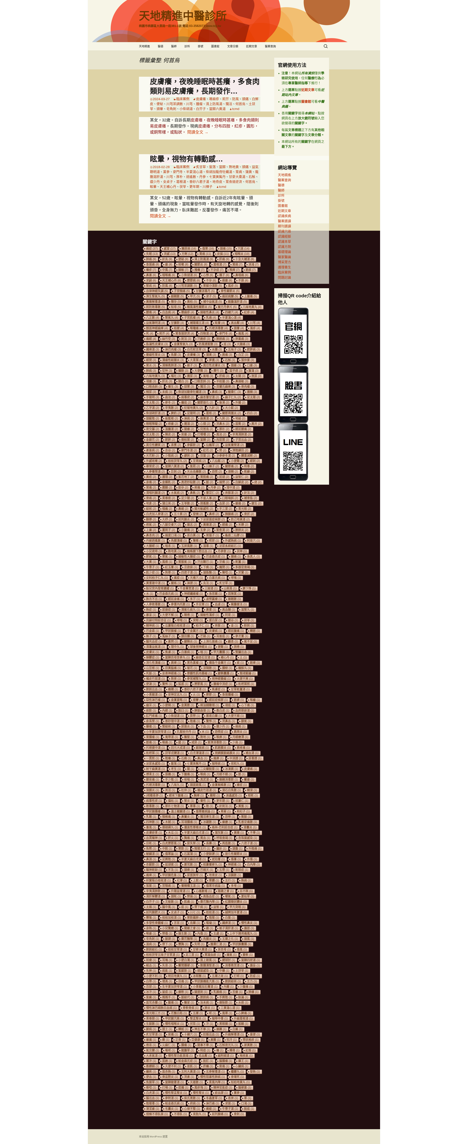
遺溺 (189, 423)
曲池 (170, 397)
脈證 (170, 938)
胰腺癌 (231, 514)
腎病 (151, 285)
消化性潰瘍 (155, 662)
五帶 (224, 869)
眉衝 (240, 423)
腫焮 (227, 668)
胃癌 (205, 253)
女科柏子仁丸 (157, 577)
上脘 (198, 880)
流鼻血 (228, 721)
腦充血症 (154, 641)
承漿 (176, 445)
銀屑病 (202, 747)
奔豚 (220, 625)
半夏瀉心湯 (194, 172)
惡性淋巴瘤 (155, 699)
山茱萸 (230, 588)
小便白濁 (186, 960)
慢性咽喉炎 (174, 1023)
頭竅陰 (152, 418)
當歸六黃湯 (217, 109)
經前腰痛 (243, 429)
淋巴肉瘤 (173, 349)
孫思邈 (215, 593)
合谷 (170, 450)
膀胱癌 (222, 338)
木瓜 (173, 832)
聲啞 (227, 572)
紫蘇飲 (184, 970)
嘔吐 (176, 376)
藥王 (243, 1061)
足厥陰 (168, 859)
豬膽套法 (239, 604)
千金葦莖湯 (189, 588)
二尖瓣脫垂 (209, 768)
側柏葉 (187, 439)
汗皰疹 (203, 338)
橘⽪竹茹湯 (206, 790)
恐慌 (217, 471)
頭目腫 (187, 636)
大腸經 (152, 545)
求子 (211, 296)
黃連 (239, 832)
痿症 (242, 784)
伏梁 (195, 1023)
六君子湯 (249, 843)
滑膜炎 (152, 790)
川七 (195, 912)
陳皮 (170, 434)
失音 (167, 965)
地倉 (151, 503)
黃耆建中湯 (155, 583)
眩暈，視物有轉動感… (186, 159)
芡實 (243, 572)
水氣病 (177, 492)
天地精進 (144, 46)
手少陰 (171, 779)
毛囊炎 (171, 1108)
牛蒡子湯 (230, 1108)
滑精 (233, 471)
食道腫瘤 (230, 694)
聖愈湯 (222, 530)
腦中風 (168, 907)
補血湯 (252, 753)
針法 (249, 492)
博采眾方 (284, 262)
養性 (205, 800)
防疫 (255, 976)
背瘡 (186, 434)
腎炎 (189, 800)
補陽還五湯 (199, 322)
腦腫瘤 (225, 1061)
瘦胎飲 (225, 1002)
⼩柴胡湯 (176, 715)
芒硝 (205, 636)
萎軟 (248, 954)
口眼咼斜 (154, 386)
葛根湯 (181, 182)
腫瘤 (199, 104)
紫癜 (151, 997)
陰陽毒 (152, 1103)
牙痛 (224, 561)
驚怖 (167, 684)
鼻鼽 (195, 492)
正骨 (180, 1039)
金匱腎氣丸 (183, 344)
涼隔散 (209, 668)
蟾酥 (183, 370)
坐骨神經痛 (171, 673)
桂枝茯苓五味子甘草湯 (163, 954)
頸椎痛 (168, 816)
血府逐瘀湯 (244, 710)
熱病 (246, 880)
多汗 (195, 599)
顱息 (233, 641)
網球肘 (228, 960)
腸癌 (236, 556)
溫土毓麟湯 (180, 811)
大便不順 (236, 715)
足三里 (192, 954)
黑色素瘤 (195, 662)
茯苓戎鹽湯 (174, 753)
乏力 (252, 981)
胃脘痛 (206, 476)
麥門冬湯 (189, 450)
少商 (237, 742)
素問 (173, 641)
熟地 (205, 737)
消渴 (253, 264)
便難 (223, 646)
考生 (176, 768)
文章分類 (232, 46)
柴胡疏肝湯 (155, 413)
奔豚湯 (231, 492)
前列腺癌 (220, 1114)
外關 (240, 402)
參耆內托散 (180, 604)
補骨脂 (250, 498)
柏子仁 (202, 625)
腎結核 (168, 726)
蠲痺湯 (152, 349)
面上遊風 (208, 960)
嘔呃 (170, 1050)
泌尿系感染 (155, 763)
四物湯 (206, 333)
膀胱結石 (154, 949)
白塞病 (187, 652)
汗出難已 (205, 561)
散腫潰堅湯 (209, 965)
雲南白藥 (214, 715)
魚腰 (176, 354)
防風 (235, 99)
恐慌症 (221, 731)
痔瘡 (173, 423)
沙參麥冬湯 (225, 455)
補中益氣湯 (212, 301)
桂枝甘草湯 (177, 949)
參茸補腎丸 (196, 678)
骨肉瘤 (247, 386)
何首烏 (240, 104)
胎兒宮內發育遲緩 (160, 588)
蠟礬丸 (237, 1071)
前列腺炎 (186, 519)
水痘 (243, 1002)
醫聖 (189, 737)
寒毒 (195, 806)
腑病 (151, 1029)
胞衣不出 (154, 599)
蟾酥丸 (244, 668)
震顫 (167, 487)
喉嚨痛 (196, 328)
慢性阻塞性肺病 (212, 1076)
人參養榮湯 (155, 471)
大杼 (167, 519)
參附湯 (171, 1098)
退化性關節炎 (236, 853)
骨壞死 (237, 1076)
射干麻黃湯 (155, 768)
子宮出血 (243, 439)
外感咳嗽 (154, 461)
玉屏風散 (189, 545)
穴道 (243, 248)
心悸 (208, 275)
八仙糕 (218, 461)
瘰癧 (227, 822)
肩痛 (227, 354)
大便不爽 (245, 678)
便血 (151, 1076)
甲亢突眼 (237, 907)
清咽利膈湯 (155, 492)
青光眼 (244, 508)
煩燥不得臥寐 (157, 1114)
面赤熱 (168, 1071)
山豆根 (152, 668)
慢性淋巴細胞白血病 (161, 1007)
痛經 (151, 338)
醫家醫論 (284, 257)
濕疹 (255, 328)
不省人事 (208, 498)
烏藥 (195, 922)
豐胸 (183, 944)
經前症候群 (218, 699)
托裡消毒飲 (155, 784)
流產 (189, 1076)
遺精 (252, 391)
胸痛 (189, 838)
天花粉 (152, 455)
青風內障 (217, 1082)
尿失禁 (193, 843)
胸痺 (199, 795)
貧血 (205, 838)
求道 (230, 1103)
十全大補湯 (244, 259)
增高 (167, 981)
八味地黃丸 (252, 307)
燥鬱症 (152, 657)
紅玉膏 (171, 567)
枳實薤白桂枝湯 (158, 880)
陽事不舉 (205, 1045)
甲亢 (195, 296)
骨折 (249, 514)
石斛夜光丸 (228, 1045)
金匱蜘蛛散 (221, 784)
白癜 (237, 1029)
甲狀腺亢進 (174, 1018)
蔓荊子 (168, 530)
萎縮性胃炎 (155, 354)
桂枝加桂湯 (171, 917)
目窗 (205, 455)
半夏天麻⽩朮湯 (196, 832)
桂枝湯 (212, 912)
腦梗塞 (244, 1087)
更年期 (194, 187)
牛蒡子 (152, 567)
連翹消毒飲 (228, 779)
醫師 (174, 46)
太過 (151, 907)
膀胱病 (206, 997)
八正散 (152, 317)
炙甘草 (201, 167)
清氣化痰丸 (190, 609)
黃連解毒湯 (155, 301)
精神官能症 (222, 1087)
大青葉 (196, 360)
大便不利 (173, 1066)
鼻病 (217, 391)
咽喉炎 (242, 253)
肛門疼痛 (154, 715)
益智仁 (241, 476)
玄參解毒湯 (215, 1071)
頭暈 (159, 109)
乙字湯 (152, 407)
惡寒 (189, 386)
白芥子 (201, 109)
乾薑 (240, 561)
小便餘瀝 (211, 853)
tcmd (235, 109)
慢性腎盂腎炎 (176, 1092)
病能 (167, 970)
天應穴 (196, 577)
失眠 (152, 253)
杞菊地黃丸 (193, 407)
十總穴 (190, 1034)
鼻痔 (214, 514)
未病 (167, 391)
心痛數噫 (204, 891)
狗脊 (170, 572)
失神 (151, 970)
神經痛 (234, 864)
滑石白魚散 (231, 790)
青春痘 (168, 498)
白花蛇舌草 (196, 349)
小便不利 (154, 976)
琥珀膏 (218, 859)
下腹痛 (187, 774)
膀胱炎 (241, 530)
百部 (151, 986)
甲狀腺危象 (171, 875)
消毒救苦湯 (234, 965)
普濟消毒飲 (216, 742)
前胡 (224, 476)
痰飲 (151, 710)
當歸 (222, 167)
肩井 (256, 423)
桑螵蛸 (152, 1066)
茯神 (242, 551)
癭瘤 (151, 726)
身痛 (151, 482)
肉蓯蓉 (222, 439)
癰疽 (186, 402)
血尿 (224, 503)
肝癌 (224, 259)
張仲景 (247, 360)
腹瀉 (253, 370)
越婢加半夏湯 (236, 912)
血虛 (220, 604)
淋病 (189, 418)
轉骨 (234, 1050)
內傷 (202, 933)
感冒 (170, 248)
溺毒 (208, 545)
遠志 (192, 524)
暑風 (151, 827)
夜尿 (256, 376)
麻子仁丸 (233, 397)
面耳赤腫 (154, 1002)
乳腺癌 (219, 991)
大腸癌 (243, 344)
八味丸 (177, 784)
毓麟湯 (152, 853)
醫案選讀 (284, 221)
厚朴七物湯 (174, 806)
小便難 (237, 461)
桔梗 (179, 328)
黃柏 (192, 301)
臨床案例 (182, 99)
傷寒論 (171, 853)
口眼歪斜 (202, 381)
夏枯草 (247, 896)
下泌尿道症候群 (212, 519)
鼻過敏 (241, 381)
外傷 (252, 859)
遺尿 (192, 376)
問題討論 (284, 277)
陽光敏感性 (203, 508)
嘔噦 (211, 922)
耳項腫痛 (189, 822)
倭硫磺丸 (170, 827)
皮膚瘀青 (154, 832)
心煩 (205, 423)
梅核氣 (246, 1055)
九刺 (224, 418)
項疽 (230, 705)
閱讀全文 (197, 132)
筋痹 (239, 699)
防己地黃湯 (240, 519)
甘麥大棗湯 (237, 177)
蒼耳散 (190, 864)
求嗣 (151, 280)
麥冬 (170, 402)
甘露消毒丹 (205, 291)
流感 (170, 253)
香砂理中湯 (174, 721)
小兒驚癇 (170, 928)
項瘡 (151, 381)
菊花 (192, 668)
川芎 (189, 104)
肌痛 (189, 901)
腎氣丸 (171, 317)
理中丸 (177, 646)
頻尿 (151, 391)
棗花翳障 (189, 938)
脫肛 (208, 1061)
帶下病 (200, 907)
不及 (173, 869)
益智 (218, 907)
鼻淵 (151, 859)
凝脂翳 (209, 572)
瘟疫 (179, 577)
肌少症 (152, 572)
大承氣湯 (154, 1055)
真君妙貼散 (190, 482)
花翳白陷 (179, 1013)
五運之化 (230, 938)
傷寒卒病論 (215, 885)
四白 (252, 413)
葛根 (211, 413)
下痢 (208, 567)
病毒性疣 (154, 800)
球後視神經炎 (201, 646)
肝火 (173, 838)
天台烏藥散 (196, 471)
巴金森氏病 (168, 593)
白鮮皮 (241, 482)
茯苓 (183, 187)
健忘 (256, 503)
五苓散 (187, 503)
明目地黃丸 (177, 976)
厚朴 (179, 177)
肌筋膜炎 (223, 747)
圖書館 (215, 46)
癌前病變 (230, 296)
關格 (176, 583)
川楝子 (207, 187)
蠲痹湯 (228, 922)
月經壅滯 (240, 737)
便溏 (151, 684)
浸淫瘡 (152, 1108)
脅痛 (224, 1066)
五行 (230, 880)
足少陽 (187, 498)
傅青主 (152, 774)
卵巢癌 (241, 338)
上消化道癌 (212, 641)
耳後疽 (222, 636)
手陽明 (152, 397)
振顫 (243, 1023)
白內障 (253, 864)
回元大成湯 (180, 747)
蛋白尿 (215, 620)
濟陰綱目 (240, 450)
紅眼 (251, 1050)
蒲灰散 (221, 832)
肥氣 (151, 556)
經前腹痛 (236, 630)
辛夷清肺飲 (155, 891)
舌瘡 (237, 991)
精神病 (152, 625)
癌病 (240, 726)
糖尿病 (189, 248)
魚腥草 (152, 1082)
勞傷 (167, 933)
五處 (218, 933)
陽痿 (189, 429)
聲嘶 (198, 540)
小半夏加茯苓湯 (158, 731)
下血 (205, 726)
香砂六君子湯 (199, 182)
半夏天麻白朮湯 (193, 859)
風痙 (167, 561)
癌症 (152, 248)
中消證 (235, 758)
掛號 (200, 46)
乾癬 (249, 471)
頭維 (236, 365)
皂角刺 (171, 109)
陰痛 (195, 721)
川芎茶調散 (174, 104)
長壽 (211, 843)
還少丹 (155, 182)
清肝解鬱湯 (155, 896)
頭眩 (176, 896)
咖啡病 (218, 763)
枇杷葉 (152, 753)
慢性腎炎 (201, 1092)
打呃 (239, 976)
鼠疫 (167, 991)
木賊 (170, 822)
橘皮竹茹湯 (155, 678)
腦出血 (152, 1098)
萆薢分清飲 (212, 285)
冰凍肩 (231, 768)
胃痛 (151, 487)
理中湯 (233, 487)
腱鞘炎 (190, 641)
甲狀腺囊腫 (241, 944)
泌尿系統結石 (230, 545)
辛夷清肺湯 (241, 434)
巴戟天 (206, 869)
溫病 (151, 944)
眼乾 (253, 795)
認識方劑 (284, 247)
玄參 (205, 530)
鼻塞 (151, 275)
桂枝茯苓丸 (177, 461)
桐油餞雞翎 (209, 705)
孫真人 (253, 556)
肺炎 (210, 1007)
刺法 (186, 338)
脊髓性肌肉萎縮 (199, 673)
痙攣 (198, 699)
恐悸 (230, 816)
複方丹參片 (227, 307)
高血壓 (237, 322)
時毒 (249, 466)
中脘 (167, 848)
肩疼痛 (243, 747)
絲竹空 (168, 338)
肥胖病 (253, 349)
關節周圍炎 (231, 413)
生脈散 (152, 1023)
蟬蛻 (183, 1029)
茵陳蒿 (234, 593)
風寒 (227, 1013)
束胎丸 (199, 1114)
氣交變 (152, 1050)
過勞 (224, 482)
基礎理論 (284, 252)
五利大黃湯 (190, 1071)
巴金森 (152, 630)
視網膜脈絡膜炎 (227, 753)
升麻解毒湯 (234, 1034)
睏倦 (189, 614)
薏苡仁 (212, 492)
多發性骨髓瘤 (157, 922)
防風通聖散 (208, 344)
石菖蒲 (190, 853)
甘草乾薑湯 (240, 689)
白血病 (168, 312)
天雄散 (196, 1082)
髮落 (212, 167)
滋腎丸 (247, 609)
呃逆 (214, 540)
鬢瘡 (249, 779)
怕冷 (232, 1039)
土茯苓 (241, 970)
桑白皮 (222, 710)
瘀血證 (221, 1092)
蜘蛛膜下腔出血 (199, 551)
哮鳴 (236, 577)
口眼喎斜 (230, 498)
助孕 (183, 487)
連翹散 (234, 599)
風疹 (233, 285)
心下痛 (247, 705)
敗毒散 (152, 806)
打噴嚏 (203, 434)
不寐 (243, 280)
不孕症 (216, 269)
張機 (170, 774)
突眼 (198, 620)
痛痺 (151, 875)
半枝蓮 (222, 381)
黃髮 (243, 806)
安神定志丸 (177, 694)
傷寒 (208, 248)
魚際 (151, 848)
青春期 (152, 1018)
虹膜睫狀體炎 (236, 901)
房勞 (195, 715)
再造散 (228, 843)
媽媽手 (168, 997)
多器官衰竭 (244, 567)
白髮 (230, 917)
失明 (199, 944)
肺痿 (253, 991)
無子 (151, 636)
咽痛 (167, 508)
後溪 (224, 402)
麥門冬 (178, 172)
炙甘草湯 (154, 1034)
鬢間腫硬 (186, 965)
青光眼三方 (155, 1013)
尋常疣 (152, 466)
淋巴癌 (212, 1103)
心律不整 (192, 1108)
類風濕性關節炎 (199, 307)
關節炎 (200, 264)
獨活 (229, 104)
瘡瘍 (240, 503)
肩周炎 (240, 731)
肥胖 (170, 439)
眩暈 (153, 187)
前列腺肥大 (155, 912)
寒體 (214, 880)
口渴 (246, 1103)
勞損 (192, 896)
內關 (229, 986)
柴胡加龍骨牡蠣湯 (219, 172)
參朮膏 (241, 636)
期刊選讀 (284, 226)
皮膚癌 (250, 768)
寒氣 (167, 556)
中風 (167, 269)
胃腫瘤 (152, 737)
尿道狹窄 (195, 875)
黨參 (166, 172)
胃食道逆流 (234, 182)
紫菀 (195, 466)
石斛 (252, 177)
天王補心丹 (168, 187)
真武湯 (206, 779)
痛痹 (218, 758)
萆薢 (226, 811)
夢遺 (214, 360)
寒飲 (183, 848)
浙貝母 (224, 949)
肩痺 (176, 662)
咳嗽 (183, 264)
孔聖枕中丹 (186, 731)
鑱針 (221, 848)
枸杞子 (243, 811)
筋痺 (255, 662)
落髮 (151, 885)
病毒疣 (187, 397)
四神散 (152, 822)
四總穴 (231, 312)
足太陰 (152, 434)
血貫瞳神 (154, 838)
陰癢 (170, 758)
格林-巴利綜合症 (224, 827)
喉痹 (221, 737)
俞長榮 (152, 721)
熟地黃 (234, 167)
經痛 (227, 524)
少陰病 (171, 455)
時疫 (205, 1050)
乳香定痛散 (247, 822)
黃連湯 (209, 524)
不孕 (211, 280)
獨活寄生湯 (209, 816)
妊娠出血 (211, 1034)
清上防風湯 (214, 104)
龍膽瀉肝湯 (237, 301)
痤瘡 (227, 280)
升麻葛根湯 (243, 1018)
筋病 (251, 269)
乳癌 (211, 317)
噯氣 (230, 896)
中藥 (224, 970)
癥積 (173, 689)
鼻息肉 (152, 535)
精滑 (252, 790)
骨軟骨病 (191, 1007)
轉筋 (255, 630)
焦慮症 (218, 689)
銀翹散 (177, 296)
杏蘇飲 (152, 864)
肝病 (224, 376)
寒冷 (151, 1061)
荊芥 (225, 99)
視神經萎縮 (221, 678)
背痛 (173, 1034)
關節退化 (205, 402)
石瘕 (186, 758)
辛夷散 (171, 407)
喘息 (170, 545)
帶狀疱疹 (250, 1039)
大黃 (151, 561)
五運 (198, 1013)
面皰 (167, 1061)
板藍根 (171, 418)
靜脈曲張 (202, 710)
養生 (173, 386)
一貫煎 (152, 758)
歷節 (211, 694)
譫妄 (255, 965)
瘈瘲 (211, 1108)
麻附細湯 (226, 1055)
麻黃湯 (206, 418)
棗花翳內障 (209, 901)
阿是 (230, 614)
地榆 (240, 418)
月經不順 (224, 774)
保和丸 (237, 763)
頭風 (249, 938)
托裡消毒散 (218, 328)
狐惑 (183, 684)
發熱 (255, 1071)
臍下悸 (249, 588)
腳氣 (246, 721)
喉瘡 (151, 933)
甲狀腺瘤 (173, 630)
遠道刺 (200, 991)
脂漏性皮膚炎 (157, 344)
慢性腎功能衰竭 (180, 1055)
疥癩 (208, 1066)
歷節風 (200, 684)
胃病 (238, 172)
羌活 (170, 790)
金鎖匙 (168, 482)
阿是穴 (253, 540)
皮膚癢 (201, 99)
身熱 (151, 928)
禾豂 (243, 524)
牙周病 (199, 461)
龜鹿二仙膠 (234, 535)
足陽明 (193, 413)
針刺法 (225, 806)
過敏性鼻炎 (209, 312)
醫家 (189, 1002)
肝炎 (167, 381)
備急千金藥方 (220, 662)
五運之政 (220, 976)
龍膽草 (187, 1050)
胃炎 (151, 365)
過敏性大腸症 (189, 556)
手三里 (225, 508)
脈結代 (187, 997)
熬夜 (176, 678)
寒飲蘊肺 (195, 917)
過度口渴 (173, 535)
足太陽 (253, 397)
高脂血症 (211, 896)
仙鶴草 (212, 445)
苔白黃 (193, 535)
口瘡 (252, 365)
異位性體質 (155, 445)
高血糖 (228, 609)
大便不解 (170, 614)
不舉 (255, 832)
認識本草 (284, 242)
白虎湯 (152, 1092)
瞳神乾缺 (154, 869)
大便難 (200, 370)
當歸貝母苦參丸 (177, 657)
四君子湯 (189, 572)
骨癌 (151, 498)
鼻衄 (183, 508)
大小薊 (231, 407)
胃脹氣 (184, 561)
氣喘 (208, 376)
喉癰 (255, 699)
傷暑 (236, 859)
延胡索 (171, 864)
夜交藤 (152, 429)
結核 (151, 508)
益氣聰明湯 (155, 322)
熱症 (151, 609)
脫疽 (249, 1108)
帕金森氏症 (187, 1061)
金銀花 (152, 439)
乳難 (151, 816)
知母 (176, 307)
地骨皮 (217, 182)
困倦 (239, 646)
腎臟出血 (243, 652)
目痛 (183, 981)
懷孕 (176, 301)
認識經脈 (284, 236)
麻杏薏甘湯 (209, 397)
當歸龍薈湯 (174, 1082)
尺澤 (182, 880)
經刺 (255, 461)
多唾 (236, 885)
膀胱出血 (154, 689)
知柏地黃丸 (240, 1082)
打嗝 (167, 1087)
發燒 (198, 514)
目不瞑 (246, 891)
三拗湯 (211, 588)
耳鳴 (167, 960)
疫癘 (183, 1087)
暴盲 (151, 614)
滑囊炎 (250, 827)
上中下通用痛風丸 (243, 933)
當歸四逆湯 (250, 960)
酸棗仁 (234, 391)
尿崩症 (168, 609)
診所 (187, 46)
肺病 (151, 370)
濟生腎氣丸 (155, 296)
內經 (167, 710)
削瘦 (151, 960)
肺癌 (151, 259)
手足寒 (202, 604)
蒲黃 (248, 172)
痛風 (243, 333)
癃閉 (224, 567)
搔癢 (199, 269)
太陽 (240, 376)
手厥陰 (225, 997)
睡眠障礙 (154, 423)
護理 (167, 476)
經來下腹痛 (178, 795)
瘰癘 (151, 1039)
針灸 (167, 259)
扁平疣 (235, 370)
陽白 (183, 381)
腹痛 (173, 1002)
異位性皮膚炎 (214, 365)
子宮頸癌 (182, 291)
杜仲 (186, 790)
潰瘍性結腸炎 (173, 360)
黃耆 (211, 609)
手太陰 (152, 402)
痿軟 (183, 991)
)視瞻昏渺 (154, 795)
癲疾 (151, 1071)
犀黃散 (250, 1045)
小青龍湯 (154, 694)
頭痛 (245, 99)
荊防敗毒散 (155, 307)
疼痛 (199, 487)
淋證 (192, 583)
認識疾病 (284, 216)
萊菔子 (212, 535)
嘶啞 (151, 1087)
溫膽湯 (171, 429)
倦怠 (151, 1045)
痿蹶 (221, 1029)
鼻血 (202, 758)
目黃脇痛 (173, 668)
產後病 (152, 450)
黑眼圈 (225, 1023)
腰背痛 (152, 779)
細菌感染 (205, 970)
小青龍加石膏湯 (205, 986)
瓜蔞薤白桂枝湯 (177, 625)
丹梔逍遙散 (155, 540)
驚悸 (211, 721)
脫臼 (183, 710)
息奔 (233, 1098)
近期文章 (251, 46)
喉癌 (167, 742)
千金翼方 (195, 630)
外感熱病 (233, 540)
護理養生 (284, 267)
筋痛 (151, 742)
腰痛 (151, 312)
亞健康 (197, 1039)
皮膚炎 (152, 652)
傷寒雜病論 (205, 811)
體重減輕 (249, 455)
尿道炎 (187, 726)
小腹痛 (187, 530)
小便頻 (168, 705)
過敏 (183, 269)
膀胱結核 (233, 981)
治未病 (206, 1002)
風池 (221, 434)
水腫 (217, 349)
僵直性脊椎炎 (195, 827)
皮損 (223, 253)
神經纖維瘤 (193, 593)
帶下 (167, 944)
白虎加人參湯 (157, 514)
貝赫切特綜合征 (158, 620)
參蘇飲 (193, 445)
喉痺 (234, 269)
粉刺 (249, 625)
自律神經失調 (157, 291)
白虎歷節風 (171, 843)
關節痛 (231, 466)
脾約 (176, 413)
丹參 (202, 177)
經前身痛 (176, 599)
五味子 (234, 349)
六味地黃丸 (155, 376)
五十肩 (180, 514)
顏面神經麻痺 (157, 328)
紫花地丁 (186, 476)
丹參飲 (224, 551)
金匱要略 (179, 699)
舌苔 (179, 922)
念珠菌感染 (247, 838)
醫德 (160, 46)
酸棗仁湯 (218, 944)
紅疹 (249, 312)
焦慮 (170, 652)
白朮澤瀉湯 (199, 753)
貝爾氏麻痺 (225, 386)
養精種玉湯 (190, 885)
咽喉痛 (168, 275)
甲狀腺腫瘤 (155, 811)
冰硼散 (209, 822)
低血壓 (205, 1055)
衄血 (151, 965)
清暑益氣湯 (155, 646)
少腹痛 (246, 986)
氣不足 (250, 641)
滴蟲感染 (234, 795)
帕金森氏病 (174, 1103)
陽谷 (233, 620)
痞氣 (151, 524)
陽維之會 (192, 928)
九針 (214, 407)
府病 (195, 1103)
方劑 (187, 253)
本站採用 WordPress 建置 (153, 1136)
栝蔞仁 (241, 800)
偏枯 (173, 800)
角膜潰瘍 (179, 540)
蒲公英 (168, 503)
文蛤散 (171, 901)
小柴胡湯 (186, 109)
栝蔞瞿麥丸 (212, 864)
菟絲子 (168, 636)
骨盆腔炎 (170, 1076)
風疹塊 (200, 1087)
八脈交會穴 (171, 524)
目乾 (151, 843)
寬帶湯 (171, 737)
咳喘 (189, 779)
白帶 (151, 981)
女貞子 (168, 182)
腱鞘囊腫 (226, 673)
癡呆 (151, 705)
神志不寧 (202, 1029)
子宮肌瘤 (192, 317)
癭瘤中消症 (222, 684)
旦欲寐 (190, 567)
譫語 (249, 928)
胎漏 (243, 997)
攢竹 (218, 370)
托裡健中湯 (155, 747)
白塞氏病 (217, 577)
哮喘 (182, 620)
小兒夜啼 (154, 551)
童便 (255, 1034)
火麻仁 (168, 1045)
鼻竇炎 (187, 816)
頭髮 (237, 848)
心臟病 (241, 1066)
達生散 (184, 933)
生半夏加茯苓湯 (174, 986)
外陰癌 (254, 848)
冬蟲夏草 (214, 1098)
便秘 (159, 104)
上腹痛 (250, 296)
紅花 (208, 450)
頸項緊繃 (248, 673)
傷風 (242, 949)
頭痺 (189, 869)
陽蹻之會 (226, 891)
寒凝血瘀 (212, 954)
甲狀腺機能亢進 (206, 981)
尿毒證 (254, 758)
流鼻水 (222, 423)
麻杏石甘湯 (205, 657)
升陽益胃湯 (180, 891)
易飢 (192, 1066)
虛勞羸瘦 (214, 599)
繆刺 (189, 455)
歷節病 (193, 280)
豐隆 (151, 917)
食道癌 (152, 264)
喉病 (205, 774)
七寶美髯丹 (217, 177)
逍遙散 (191, 177)
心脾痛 (244, 1013)
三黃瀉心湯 (230, 1007)
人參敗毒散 (155, 604)
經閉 (151, 360)
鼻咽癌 (241, 275)
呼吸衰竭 (224, 838)
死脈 (151, 673)
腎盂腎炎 (198, 1018)
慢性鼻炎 (249, 922)
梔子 (192, 365)
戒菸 (196, 742)
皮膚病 (215, 630)
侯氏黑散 (192, 1098)
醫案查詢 (270, 46)
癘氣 (232, 954)
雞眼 (215, 795)
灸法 (208, 583)
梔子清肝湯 (228, 928)
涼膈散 (234, 875)
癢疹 (151, 269)
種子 (224, 275)
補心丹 (227, 657)
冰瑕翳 (199, 976)
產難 (215, 1039)
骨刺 (239, 1114)
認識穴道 (284, 231)
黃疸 (151, 476)
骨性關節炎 (230, 291)
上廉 (151, 530)
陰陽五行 (202, 848)
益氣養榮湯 (234, 445)
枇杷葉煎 (246, 684)
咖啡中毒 (220, 1018)
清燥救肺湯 (171, 365)
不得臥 (180, 1114)
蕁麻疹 (214, 99)
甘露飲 (177, 322)
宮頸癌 (168, 885)
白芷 (243, 354)
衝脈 (246, 816)
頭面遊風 (198, 784)
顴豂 (151, 519)
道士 (167, 1029)
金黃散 (187, 705)
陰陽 (214, 917)
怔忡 (167, 370)
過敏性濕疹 (209, 614)
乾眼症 (241, 869)
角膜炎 (209, 938)
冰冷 (151, 991)
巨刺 (176, 471)
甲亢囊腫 (221, 652)
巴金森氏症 (215, 556)
